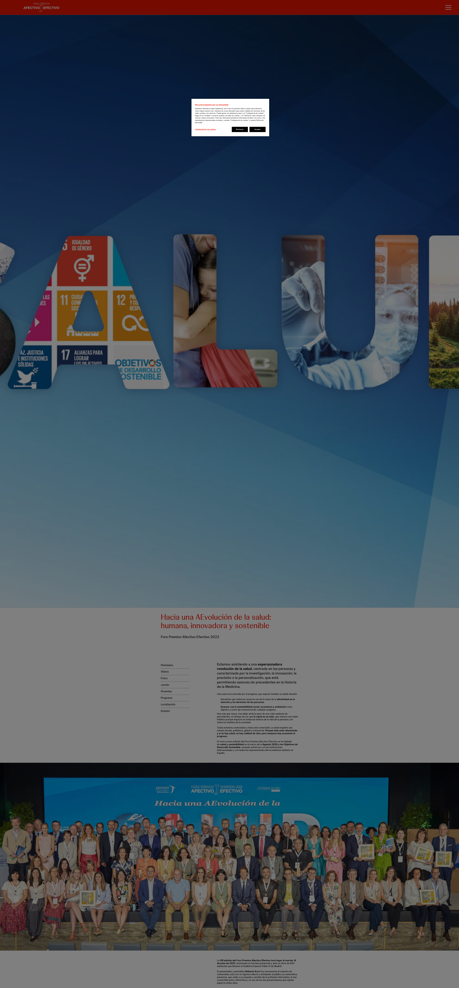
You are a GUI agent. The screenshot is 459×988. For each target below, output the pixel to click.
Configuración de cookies (205, 129)
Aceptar (257, 129)
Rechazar (239, 129)
